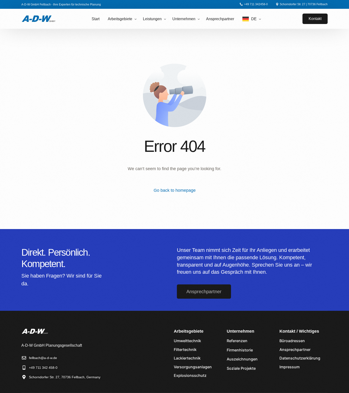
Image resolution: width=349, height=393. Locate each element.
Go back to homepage (175, 190)
